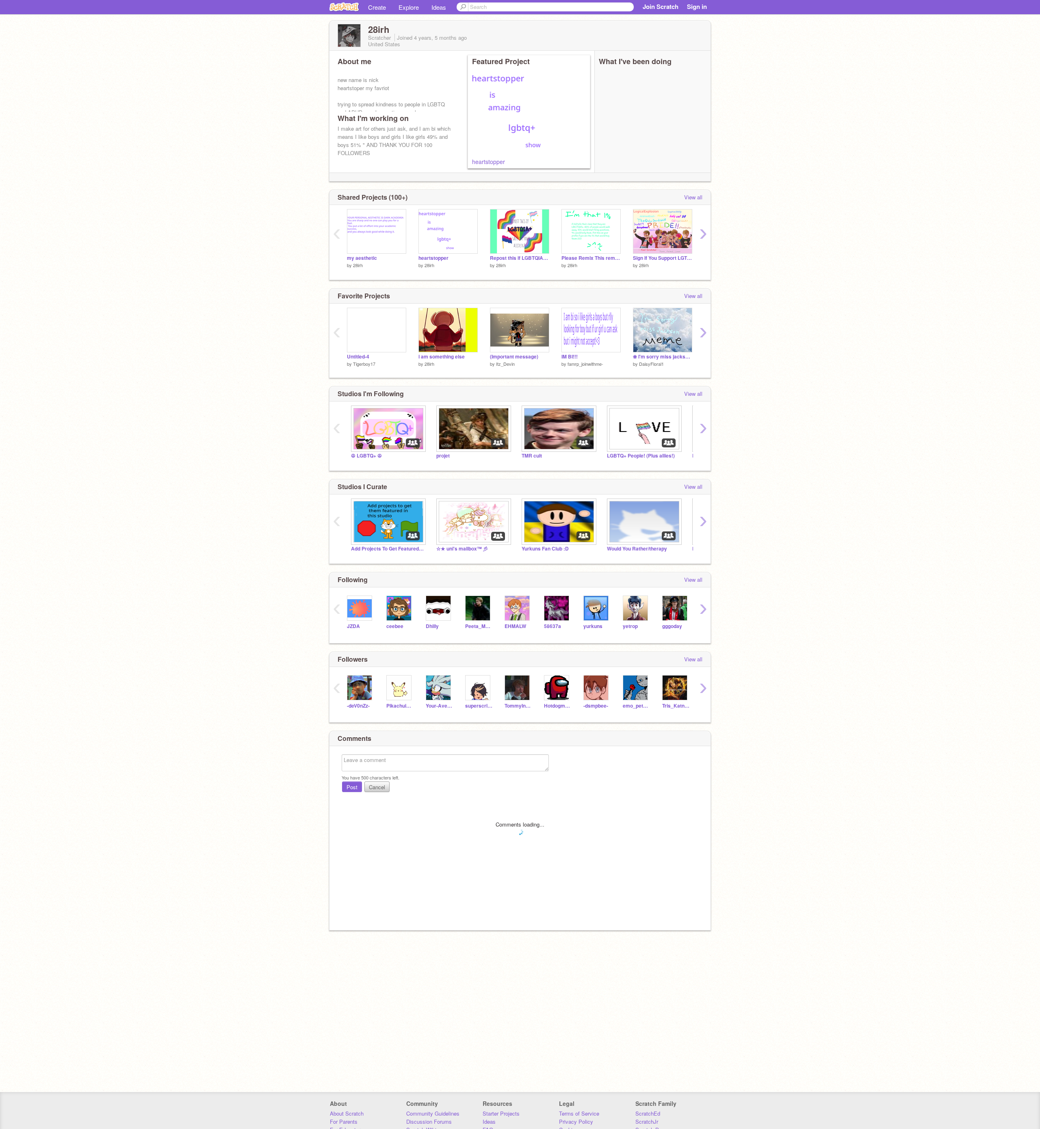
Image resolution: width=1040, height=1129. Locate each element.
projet (443, 455)
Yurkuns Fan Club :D (545, 548)
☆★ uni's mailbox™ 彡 (462, 548)
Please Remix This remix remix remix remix (591, 258)
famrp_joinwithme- (585, 364)
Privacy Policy (576, 1121)
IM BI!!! (569, 356)
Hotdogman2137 (557, 705)
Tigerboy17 (364, 364)
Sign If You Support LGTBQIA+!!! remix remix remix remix (662, 258)
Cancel (377, 787)
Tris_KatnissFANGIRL (675, 705)
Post (352, 787)
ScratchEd (647, 1113)
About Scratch (347, 1113)
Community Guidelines (432, 1113)
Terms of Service (579, 1113)
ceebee (394, 626)
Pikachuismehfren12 (400, 705)
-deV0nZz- (358, 705)
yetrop (630, 626)
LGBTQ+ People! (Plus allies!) (641, 455)
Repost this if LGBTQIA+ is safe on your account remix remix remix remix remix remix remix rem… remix (519, 258)
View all (693, 197)
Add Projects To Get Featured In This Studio (387, 548)
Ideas (438, 7)
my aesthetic (362, 258)
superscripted (478, 705)
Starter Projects (501, 1113)
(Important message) (514, 356)
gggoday (672, 626)
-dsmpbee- (595, 705)
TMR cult (532, 455)
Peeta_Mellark (478, 626)
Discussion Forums (429, 1121)
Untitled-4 (358, 356)
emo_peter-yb (636, 705)
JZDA (353, 626)
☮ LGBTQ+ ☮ (366, 455)
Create (377, 7)
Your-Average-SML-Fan (439, 705)
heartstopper (488, 162)
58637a (552, 626)
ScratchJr (646, 1121)
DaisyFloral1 (651, 364)
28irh (358, 265)
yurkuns (592, 626)
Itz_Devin (505, 364)
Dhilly (432, 626)
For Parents (344, 1121)
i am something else (441, 356)
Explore (409, 7)
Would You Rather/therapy (637, 548)
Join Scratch (660, 6)
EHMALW (515, 626)
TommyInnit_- (518, 705)
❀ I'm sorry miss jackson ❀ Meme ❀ (662, 356)
